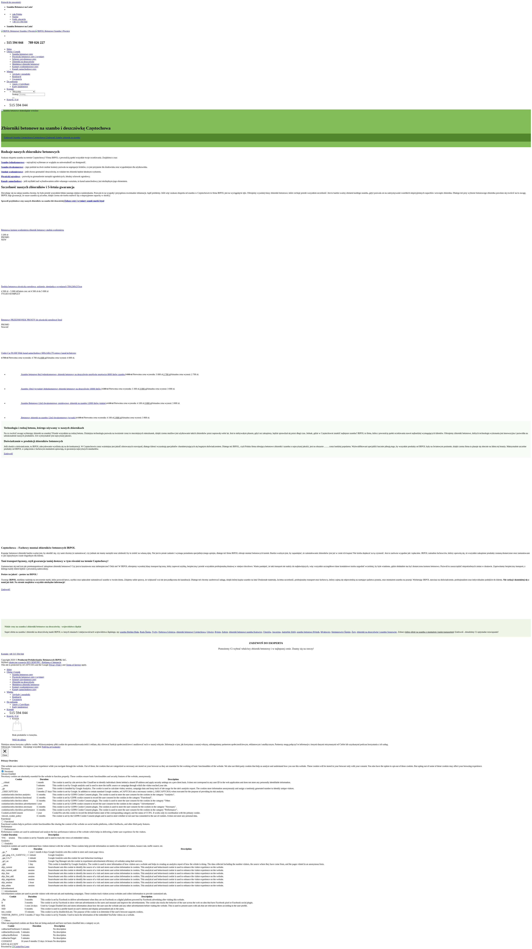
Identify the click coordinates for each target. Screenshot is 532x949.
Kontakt (10, 89)
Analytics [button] (5, 841)
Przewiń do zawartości (11, 2)
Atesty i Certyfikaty (20, 84)
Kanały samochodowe (11, 181)
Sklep (9, 49)
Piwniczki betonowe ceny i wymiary (28, 56)
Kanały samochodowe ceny (24, 69)
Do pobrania (12, 81)
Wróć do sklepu (19, 739)
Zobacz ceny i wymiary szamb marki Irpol (84, 201)
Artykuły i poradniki (21, 74)
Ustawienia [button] (16, 747)
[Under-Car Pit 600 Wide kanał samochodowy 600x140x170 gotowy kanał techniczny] (11, 348)
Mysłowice (325, 632)
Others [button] (4, 918)
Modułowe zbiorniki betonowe (25, 64)
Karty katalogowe (20, 86)
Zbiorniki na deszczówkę (23, 61)
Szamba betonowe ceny (22, 54)
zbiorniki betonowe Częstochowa (191, 632)
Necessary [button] (5, 768)
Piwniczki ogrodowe (10, 176)
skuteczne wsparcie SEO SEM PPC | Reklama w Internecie (35, 662)
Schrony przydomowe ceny (24, 59)
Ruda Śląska (145, 632)
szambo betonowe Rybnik (308, 632)
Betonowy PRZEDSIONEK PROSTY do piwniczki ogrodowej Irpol (31, 320)
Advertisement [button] (7, 888)
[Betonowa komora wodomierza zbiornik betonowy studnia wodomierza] (11, 225)
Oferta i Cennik (13, 51)
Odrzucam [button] (5, 747)
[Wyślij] (13, 97)
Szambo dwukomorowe (12, 167)
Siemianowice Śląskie (341, 632)
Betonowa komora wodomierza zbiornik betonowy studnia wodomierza (32, 230)
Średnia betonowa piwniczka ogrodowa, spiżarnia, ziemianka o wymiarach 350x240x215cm (41, 286)
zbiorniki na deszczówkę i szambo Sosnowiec (377, 632)
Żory (354, 632)
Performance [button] (6, 826)
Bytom (218, 632)
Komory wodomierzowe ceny (25, 66)
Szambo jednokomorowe (12, 162)
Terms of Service (73, 665)
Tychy (154, 632)
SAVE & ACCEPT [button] (9, 944)
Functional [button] (5, 819)
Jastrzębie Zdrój (289, 632)
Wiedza (10, 71)
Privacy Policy (55, 665)
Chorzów (267, 632)
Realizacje (16, 76)
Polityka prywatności (51, 747)
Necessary (8, 771)
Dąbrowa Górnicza (166, 632)
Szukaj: (15, 94)
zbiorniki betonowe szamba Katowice (245, 632)
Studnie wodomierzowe (12, 172)
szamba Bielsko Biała (129, 632)
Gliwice (210, 632)
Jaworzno (276, 632)
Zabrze (225, 632)
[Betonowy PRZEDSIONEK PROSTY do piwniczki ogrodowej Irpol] (11, 315)
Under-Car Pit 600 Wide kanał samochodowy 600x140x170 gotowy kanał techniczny (38, 353)
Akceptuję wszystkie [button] (32, 747)
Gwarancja (17, 79)
